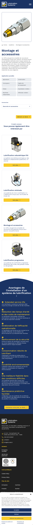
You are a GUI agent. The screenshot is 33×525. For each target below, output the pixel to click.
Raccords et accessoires (16, 106)
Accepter (16, 510)
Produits (4, 488)
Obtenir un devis (22, 117)
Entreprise (5, 485)
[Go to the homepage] (9, 4)
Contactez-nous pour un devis (15, 407)
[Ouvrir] (30, 4)
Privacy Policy (5, 477)
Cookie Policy (5, 473)
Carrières (17, 485)
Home (5, 45)
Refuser (16, 514)
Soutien (17, 488)
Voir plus (15, 165)
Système (11, 45)
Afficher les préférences (16, 518)
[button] (30, 494)
